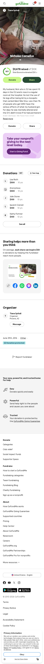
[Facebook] (15, 285)
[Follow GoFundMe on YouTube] (9, 582)
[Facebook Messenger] (28, 285)
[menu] (39, 3)
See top (35, 173)
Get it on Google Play (10, 590)
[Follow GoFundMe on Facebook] (4, 582)
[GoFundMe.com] (22, 3)
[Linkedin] (35, 285)
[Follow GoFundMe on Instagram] (19, 582)
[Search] (4, 3)
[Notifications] (33, 3)
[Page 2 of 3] (22, 59)
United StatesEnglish (23, 575)
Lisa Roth (14, 179)
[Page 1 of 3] (20, 59)
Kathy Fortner (16, 214)
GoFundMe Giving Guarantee (27, 421)
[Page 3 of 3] (24, 59)
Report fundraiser (24, 357)
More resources (10, 562)
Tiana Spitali (15, 313)
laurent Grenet (17, 205)
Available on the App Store (24, 590)
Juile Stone (15, 196)
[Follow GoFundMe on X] (14, 582)
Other (23, 338)
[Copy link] (8, 285)
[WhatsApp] (22, 285)
